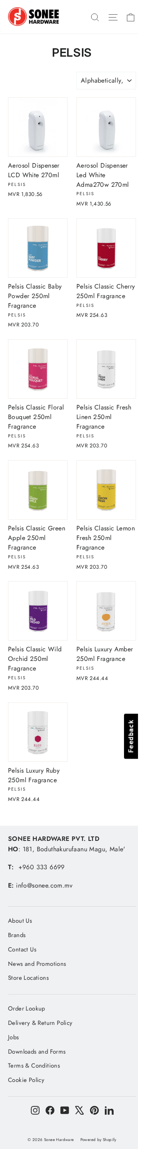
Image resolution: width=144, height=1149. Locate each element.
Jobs (13, 1037)
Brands (17, 935)
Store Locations (28, 977)
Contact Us (22, 949)
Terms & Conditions (34, 1065)
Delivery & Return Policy (40, 1022)
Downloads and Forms (37, 1051)
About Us (20, 920)
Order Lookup (26, 1008)
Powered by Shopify (98, 1140)
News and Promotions (37, 963)
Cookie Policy (26, 1080)
